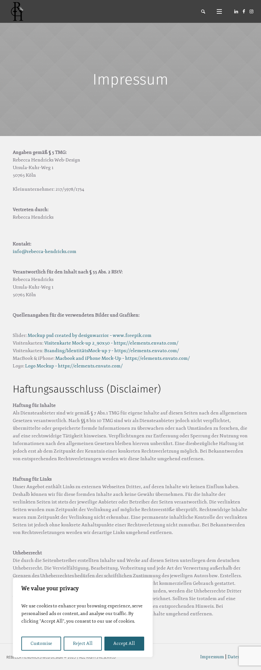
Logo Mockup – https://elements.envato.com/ (74, 366)
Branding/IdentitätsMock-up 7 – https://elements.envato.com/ (111, 351)
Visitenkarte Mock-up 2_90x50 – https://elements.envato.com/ (111, 343)
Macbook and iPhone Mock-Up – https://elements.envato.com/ (122, 358)
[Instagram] (251, 11)
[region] (83, 617)
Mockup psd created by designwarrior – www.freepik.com (90, 335)
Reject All (83, 643)
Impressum (212, 657)
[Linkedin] (236, 11)
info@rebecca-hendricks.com (44, 252)
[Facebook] (244, 11)
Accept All (124, 643)
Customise (41, 643)
